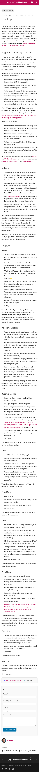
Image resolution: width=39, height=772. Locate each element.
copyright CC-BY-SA (20, 765)
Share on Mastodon (12, 680)
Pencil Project (27, 161)
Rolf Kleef (10, 740)
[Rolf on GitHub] (2, 768)
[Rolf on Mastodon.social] (9, 768)
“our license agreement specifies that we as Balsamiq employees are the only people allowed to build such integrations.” (20, 424)
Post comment (10, 730)
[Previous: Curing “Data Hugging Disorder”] (2, 759)
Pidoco (34, 156)
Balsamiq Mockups (8, 161)
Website (6, 708)
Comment (7, 715)
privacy (30, 765)
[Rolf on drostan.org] (6, 768)
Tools (25, 751)
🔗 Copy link (28, 680)
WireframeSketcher (10, 159)
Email (10, 701)
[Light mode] (32, 2)
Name (5, 694)
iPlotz (17, 161)
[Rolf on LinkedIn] (12, 768)
